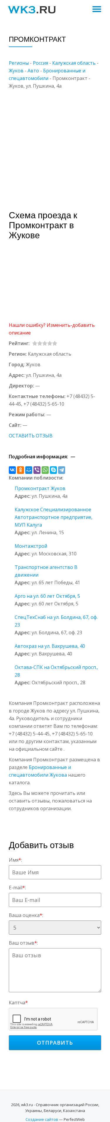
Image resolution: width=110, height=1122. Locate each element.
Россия (40, 63)
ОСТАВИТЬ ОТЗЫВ (31, 435)
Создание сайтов (42, 1119)
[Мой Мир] (28, 470)
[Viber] (36, 470)
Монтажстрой (31, 546)
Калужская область (74, 63)
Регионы (19, 63)
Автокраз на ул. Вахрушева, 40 (50, 646)
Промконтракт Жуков (40, 488)
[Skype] (53, 470)
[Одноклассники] (20, 470)
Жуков (16, 70)
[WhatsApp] (45, 470)
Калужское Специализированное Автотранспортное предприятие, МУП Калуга (53, 517)
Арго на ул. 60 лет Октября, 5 (47, 596)
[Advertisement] (55, 145)
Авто (33, 70)
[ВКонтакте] (12, 470)
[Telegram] (61, 470)
